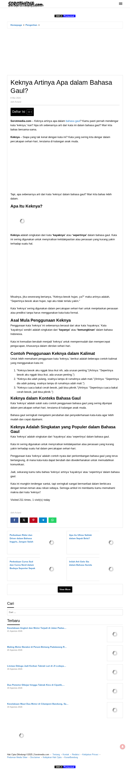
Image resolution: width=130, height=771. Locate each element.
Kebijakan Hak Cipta (52, 757)
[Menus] (120, 4)
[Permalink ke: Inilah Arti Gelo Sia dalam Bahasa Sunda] (110, 569)
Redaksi (75, 754)
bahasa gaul (73, 120)
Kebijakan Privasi (90, 754)
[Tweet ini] (24, 520)
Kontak (66, 754)
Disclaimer (35, 757)
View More (65, 589)
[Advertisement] (65, 52)
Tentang (56, 754)
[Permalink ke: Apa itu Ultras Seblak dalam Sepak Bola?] (110, 542)
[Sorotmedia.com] (25, 4)
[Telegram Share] (43, 520)
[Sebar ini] (14, 520)
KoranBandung (71, 757)
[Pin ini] (33, 520)
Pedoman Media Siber (17, 757)
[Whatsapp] (52, 520)
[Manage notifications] (122, 746)
